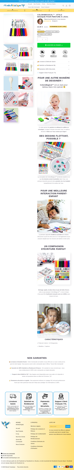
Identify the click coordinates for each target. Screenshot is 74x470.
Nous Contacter (20, 444)
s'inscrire (68, 426)
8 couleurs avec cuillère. (52, 31)
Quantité (39, 36)
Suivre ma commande (9, 453)
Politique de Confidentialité (38, 433)
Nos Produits (19, 431)
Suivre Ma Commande (19, 440)
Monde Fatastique (10, 467)
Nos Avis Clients (20, 436)
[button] (63, 5)
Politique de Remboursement (35, 437)
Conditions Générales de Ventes (38, 442)
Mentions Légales (36, 426)
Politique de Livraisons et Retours (38, 430)
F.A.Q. (17, 434)
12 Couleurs (41, 31)
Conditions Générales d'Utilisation (37, 447)
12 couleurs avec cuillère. (44, 34)
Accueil (18, 428)
